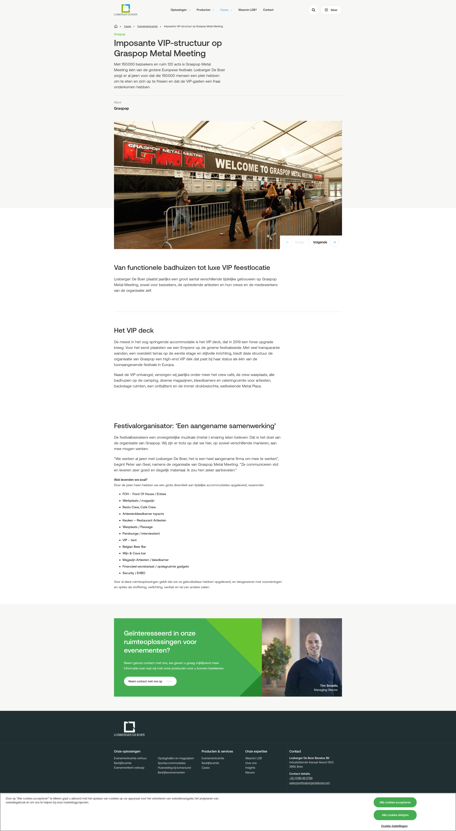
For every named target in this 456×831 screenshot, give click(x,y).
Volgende (320, 242)
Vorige (299, 242)
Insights (250, 767)
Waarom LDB (253, 758)
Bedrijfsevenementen (171, 772)
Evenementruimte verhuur (130, 758)
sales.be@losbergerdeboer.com (309, 783)
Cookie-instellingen (394, 826)
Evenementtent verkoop (129, 767)
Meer (334, 10)
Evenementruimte (213, 758)
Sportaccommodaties (172, 763)
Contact (268, 9)
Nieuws (250, 772)
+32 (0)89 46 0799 (300, 778)
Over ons (251, 763)
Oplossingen (179, 9)
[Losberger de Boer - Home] (129, 729)
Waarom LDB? (247, 9)
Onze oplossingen (127, 751)
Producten (204, 9)
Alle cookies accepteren (395, 802)
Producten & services (217, 751)
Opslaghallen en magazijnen (176, 758)
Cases (224, 9)
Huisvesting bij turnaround (174, 767)
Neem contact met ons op (145, 681)
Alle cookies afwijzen (395, 815)
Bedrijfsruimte (122, 763)
